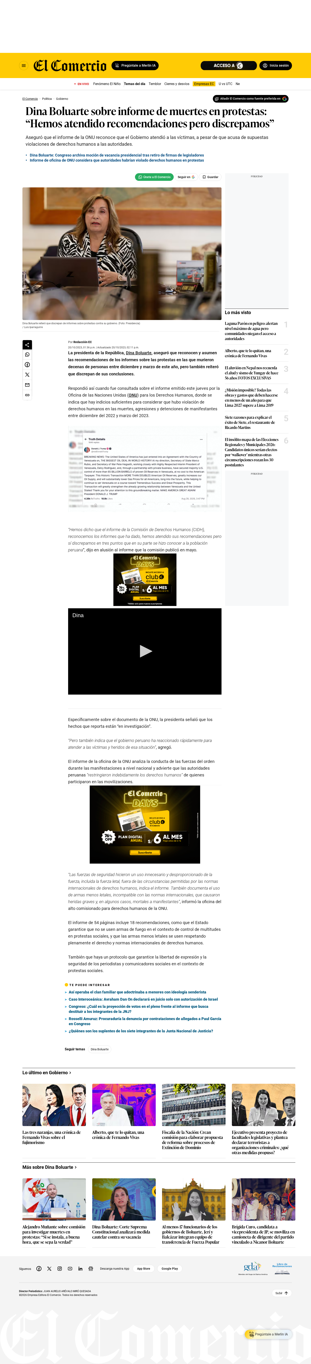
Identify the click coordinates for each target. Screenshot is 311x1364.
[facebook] (38, 1268)
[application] (145, 651)
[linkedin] (80, 1268)
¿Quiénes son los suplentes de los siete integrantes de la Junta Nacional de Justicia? (141, 1031)
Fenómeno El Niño (107, 84)
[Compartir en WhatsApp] (27, 354)
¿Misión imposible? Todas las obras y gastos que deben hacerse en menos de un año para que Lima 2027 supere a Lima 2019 (251, 397)
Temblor (155, 84)
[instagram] (59, 1268)
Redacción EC (82, 342)
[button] (144, 651)
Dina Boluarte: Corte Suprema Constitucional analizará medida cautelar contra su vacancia (121, 1232)
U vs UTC (225, 84)
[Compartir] (27, 344)
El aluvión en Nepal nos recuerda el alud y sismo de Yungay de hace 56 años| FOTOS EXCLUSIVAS (251, 372)
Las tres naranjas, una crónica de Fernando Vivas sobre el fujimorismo (51, 1137)
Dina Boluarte (100, 1049)
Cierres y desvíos (176, 84)
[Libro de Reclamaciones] (282, 1269)
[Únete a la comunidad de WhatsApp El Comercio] (154, 177)
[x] (49, 1268)
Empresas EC (204, 84)
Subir (278, 1293)
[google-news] (90, 1268)
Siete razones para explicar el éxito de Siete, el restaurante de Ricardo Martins (250, 422)
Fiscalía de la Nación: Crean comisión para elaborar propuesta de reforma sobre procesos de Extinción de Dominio (192, 1139)
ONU (133, 395)
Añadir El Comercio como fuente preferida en (250, 98)
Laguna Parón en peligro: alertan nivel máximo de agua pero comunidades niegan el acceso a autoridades (251, 331)
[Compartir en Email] (27, 385)
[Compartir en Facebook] (27, 365)
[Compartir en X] (27, 375)
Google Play (170, 1268)
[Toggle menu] (23, 65)
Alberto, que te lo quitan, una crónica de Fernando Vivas (248, 353)
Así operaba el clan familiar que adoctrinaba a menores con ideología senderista (137, 992)
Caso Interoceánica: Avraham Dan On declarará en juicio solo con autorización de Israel (143, 999)
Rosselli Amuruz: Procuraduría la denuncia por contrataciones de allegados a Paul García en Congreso (145, 1021)
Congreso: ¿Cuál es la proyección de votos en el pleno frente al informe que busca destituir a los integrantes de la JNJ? (138, 1009)
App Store (143, 1268)
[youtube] (70, 1268)
